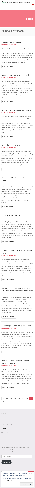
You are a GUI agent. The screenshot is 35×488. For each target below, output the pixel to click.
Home (3, 417)
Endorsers (4, 421)
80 (3, 401)
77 (23, 398)
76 (19, 398)
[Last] (11, 401)
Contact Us (4, 432)
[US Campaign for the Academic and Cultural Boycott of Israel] (15, 2)
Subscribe (7, 462)
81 (7, 401)
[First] (3, 398)
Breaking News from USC (11, 216)
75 (15, 398)
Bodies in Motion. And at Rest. (13, 145)
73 (7, 398)
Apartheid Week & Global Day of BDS (16, 110)
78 (27, 398)
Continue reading (8, 66)
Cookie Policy (9, 480)
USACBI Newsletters (7, 425)
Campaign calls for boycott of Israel (15, 75)
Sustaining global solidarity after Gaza (16, 326)
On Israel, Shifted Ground (11, 42)
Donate (3, 428)
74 (11, 398)
